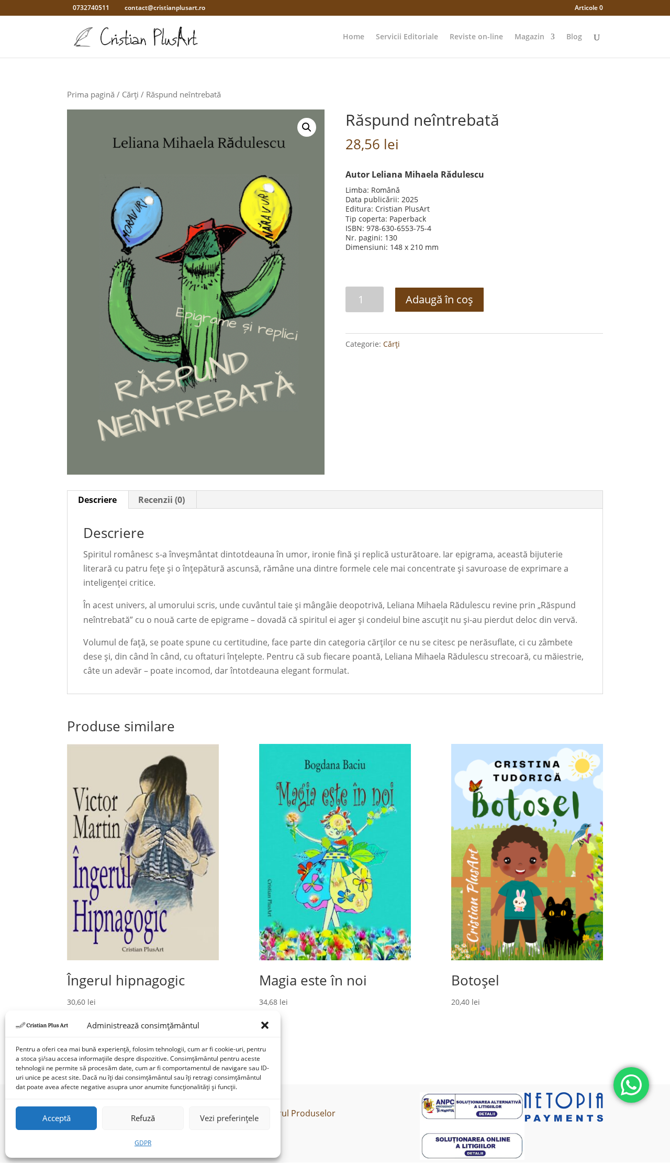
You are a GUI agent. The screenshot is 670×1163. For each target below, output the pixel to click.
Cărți (130, 94)
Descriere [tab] (97, 500)
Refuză (143, 1118)
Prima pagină (91, 94)
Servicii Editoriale (407, 37)
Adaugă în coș (439, 299)
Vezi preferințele (229, 1118)
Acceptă (56, 1118)
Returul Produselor (298, 1113)
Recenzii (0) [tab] (161, 500)
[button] (265, 1025)
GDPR (143, 1142)
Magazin (529, 37)
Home (353, 37)
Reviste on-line (476, 37)
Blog (574, 37)
